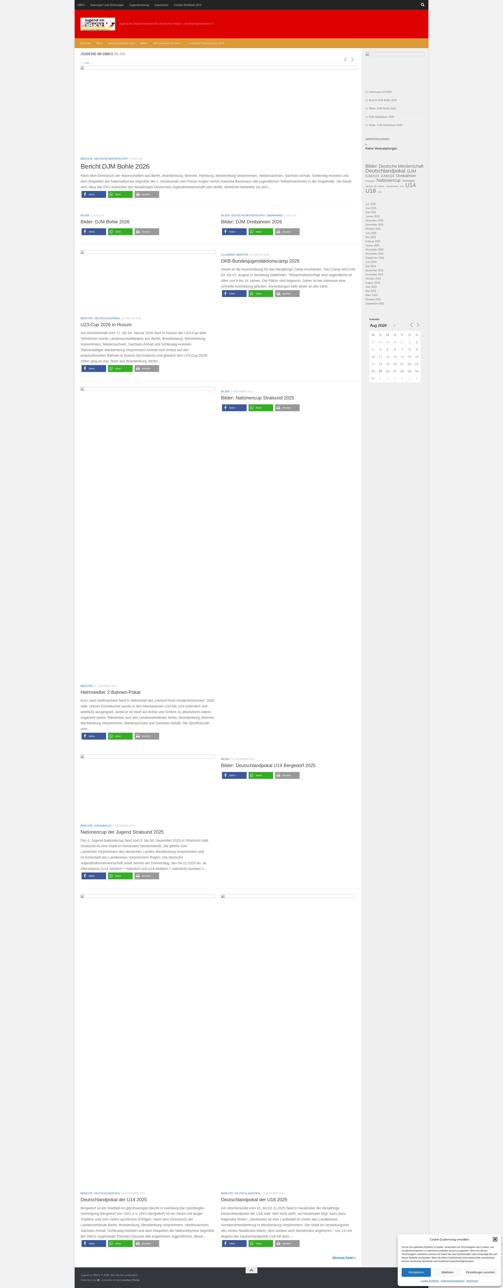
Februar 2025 (372, 241)
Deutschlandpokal (107, 318)
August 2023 (372, 282)
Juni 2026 (370, 208)
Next (352, 59)
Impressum (472, 1281)
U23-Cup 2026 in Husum (106, 324)
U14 (410, 185)
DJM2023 (372, 176)
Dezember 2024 (374, 249)
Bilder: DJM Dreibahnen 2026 (251, 221)
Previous (345, 59)
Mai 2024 (370, 266)
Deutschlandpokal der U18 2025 (254, 1199)
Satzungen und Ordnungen (107, 4)
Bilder (144, 43)
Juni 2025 (370, 233)
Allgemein (228, 254)
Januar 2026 (372, 216)
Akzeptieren (416, 1272)
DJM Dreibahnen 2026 (113, 166)
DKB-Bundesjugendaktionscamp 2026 (260, 261)
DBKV (81, 4)
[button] (495, 1239)
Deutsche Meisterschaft (111, 158)
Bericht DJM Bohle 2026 (383, 100)
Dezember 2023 (374, 270)
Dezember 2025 (374, 220)
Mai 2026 (370, 212)
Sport (99, 43)
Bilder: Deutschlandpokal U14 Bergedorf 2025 (268, 765)
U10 (402, 186)
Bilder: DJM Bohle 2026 (105, 221)
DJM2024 (387, 176)
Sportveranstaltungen (121, 43)
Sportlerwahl (392, 186)
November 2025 (374, 224)
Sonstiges (408, 180)
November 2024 (374, 253)
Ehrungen (370, 181)
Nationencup (388, 180)
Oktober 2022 (373, 299)
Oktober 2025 (373, 228)
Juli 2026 (370, 204)
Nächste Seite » (344, 1258)
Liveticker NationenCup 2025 (206, 43)
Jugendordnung (139, 4)
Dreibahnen (137, 158)
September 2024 (374, 257)
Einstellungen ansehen (480, 1272)
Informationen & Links (166, 43)
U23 (380, 192)
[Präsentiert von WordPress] (98, 1280)
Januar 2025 (372, 245)
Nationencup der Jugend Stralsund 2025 (122, 832)
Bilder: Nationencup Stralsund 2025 (257, 397)
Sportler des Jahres (374, 186)
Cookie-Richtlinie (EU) (187, 4)
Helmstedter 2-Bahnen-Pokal (110, 692)
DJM (411, 171)
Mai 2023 (370, 291)
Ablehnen (447, 1272)
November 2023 (374, 274)
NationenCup (102, 825)
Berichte (85, 43)
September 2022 (374, 303)
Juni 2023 (370, 286)
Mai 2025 (370, 237)
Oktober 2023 (373, 278)
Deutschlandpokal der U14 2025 (114, 1199)
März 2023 (371, 295)
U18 (370, 191)
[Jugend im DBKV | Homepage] (98, 24)
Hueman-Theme (131, 1280)
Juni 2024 (370, 261)
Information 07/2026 (380, 91)
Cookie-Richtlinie (429, 1281)
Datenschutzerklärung (452, 1281)
